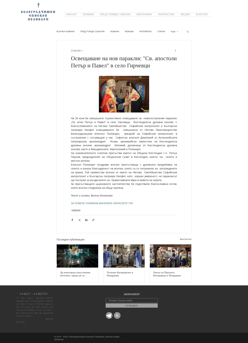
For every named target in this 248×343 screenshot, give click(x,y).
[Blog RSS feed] (117, 315)
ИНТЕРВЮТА (145, 31)
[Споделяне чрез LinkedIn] (86, 220)
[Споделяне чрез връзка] (93, 220)
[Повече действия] (175, 50)
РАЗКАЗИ (129, 31)
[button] (187, 31)
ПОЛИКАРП (38, 19)
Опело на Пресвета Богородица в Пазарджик (167, 274)
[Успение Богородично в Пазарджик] (124, 256)
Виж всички (185, 239)
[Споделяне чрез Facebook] (72, 220)
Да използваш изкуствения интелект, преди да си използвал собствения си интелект (75, 274)
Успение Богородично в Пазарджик (120, 274)
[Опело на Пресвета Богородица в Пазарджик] (170, 256)
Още (173, 31)
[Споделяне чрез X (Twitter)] (79, 220)
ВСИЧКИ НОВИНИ (65, 31)
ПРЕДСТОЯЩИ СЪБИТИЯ (92, 31)
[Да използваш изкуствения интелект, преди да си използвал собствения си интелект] (77, 256)
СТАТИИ (161, 31)
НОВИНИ (114, 31)
